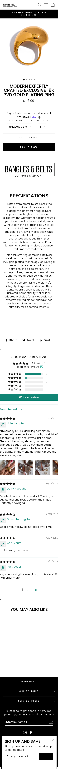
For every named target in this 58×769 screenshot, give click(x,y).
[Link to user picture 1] (7, 467)
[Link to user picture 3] (42, 467)
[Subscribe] (51, 722)
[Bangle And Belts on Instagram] (25, 732)
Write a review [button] (29, 397)
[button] (15, 374)
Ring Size (42, 120)
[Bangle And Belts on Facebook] (31, 732)
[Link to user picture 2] (25, 467)
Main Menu (29, 681)
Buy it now (29, 147)
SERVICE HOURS (29, 701)
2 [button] (27, 590)
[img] (7, 418)
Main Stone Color (19, 120)
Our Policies (29, 691)
